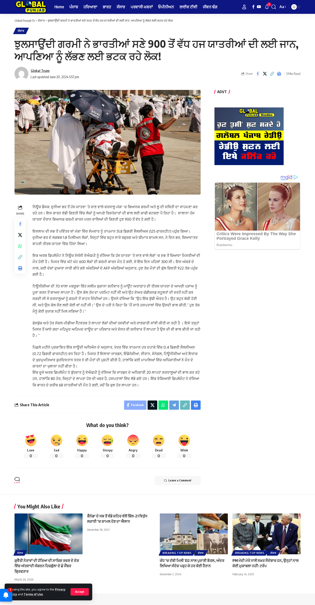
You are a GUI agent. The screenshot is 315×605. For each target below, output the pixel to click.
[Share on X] (265, 73)
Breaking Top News (177, 553)
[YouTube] (259, 7)
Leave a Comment (179, 480)
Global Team (40, 70)
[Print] (279, 73)
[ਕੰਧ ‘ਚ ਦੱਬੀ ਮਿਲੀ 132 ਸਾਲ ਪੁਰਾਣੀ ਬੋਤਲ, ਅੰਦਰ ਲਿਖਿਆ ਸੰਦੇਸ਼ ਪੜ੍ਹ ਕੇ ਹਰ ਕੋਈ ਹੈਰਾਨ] (194, 533)
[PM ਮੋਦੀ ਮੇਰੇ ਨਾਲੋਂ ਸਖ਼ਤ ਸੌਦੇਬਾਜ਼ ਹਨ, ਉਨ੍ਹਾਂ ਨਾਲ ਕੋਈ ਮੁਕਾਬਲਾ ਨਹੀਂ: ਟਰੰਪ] (266, 533)
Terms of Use (33, 594)
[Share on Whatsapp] (20, 246)
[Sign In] (244, 7)
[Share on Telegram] (174, 405)
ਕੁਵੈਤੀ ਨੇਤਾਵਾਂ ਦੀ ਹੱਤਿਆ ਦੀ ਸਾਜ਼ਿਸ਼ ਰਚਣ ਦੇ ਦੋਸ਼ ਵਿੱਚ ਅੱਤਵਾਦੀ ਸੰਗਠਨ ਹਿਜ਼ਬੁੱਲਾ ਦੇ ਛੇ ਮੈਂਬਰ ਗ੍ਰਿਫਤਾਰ (47, 565)
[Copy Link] (272, 73)
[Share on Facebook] (257, 73)
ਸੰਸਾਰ (21, 31)
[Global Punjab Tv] (31, 7)
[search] (273, 7)
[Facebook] (253, 7)
